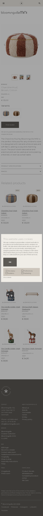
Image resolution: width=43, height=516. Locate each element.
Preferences (28, 271)
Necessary (11, 271)
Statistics (11, 273)
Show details (7, 277)
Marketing (27, 273)
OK (10, 262)
